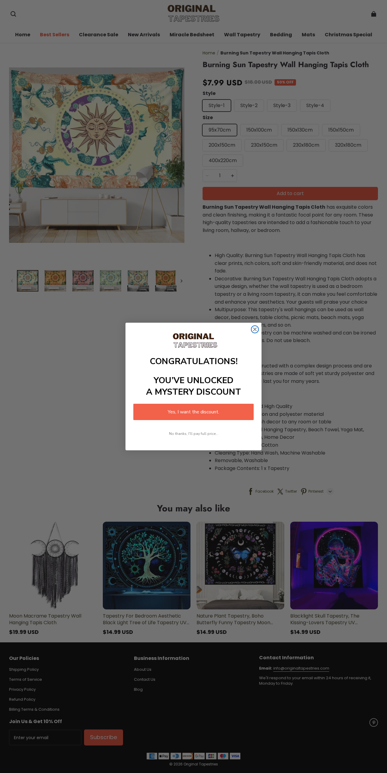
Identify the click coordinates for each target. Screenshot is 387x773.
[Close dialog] (255, 329)
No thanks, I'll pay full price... (193, 433)
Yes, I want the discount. (193, 412)
